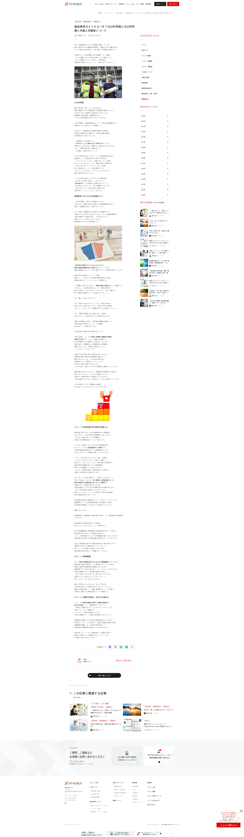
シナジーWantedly (152, 800)
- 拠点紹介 (135, 796)
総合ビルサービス (118, 783)
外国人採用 (145, 77)
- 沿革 (133, 790)
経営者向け (145, 99)
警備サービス (117, 800)
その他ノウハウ (147, 72)
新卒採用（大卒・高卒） (150, 93)
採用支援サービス (95, 802)
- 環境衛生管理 (117, 786)
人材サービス (94, 787)
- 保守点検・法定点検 (119, 790)
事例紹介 (149, 783)
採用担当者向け (147, 88)
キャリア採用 (146, 55)
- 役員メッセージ (136, 802)
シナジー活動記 (147, 61)
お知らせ (145, 50)
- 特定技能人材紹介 (95, 791)
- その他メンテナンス (119, 796)
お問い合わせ (173, 4)
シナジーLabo (151, 787)
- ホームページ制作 (95, 808)
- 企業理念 (135, 793)
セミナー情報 (151, 791)
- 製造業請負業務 (95, 797)
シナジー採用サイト (153, 796)
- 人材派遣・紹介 (95, 794)
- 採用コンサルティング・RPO (98, 805)
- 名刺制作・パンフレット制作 (98, 812)
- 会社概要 (135, 786)
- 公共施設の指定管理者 (119, 793)
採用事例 (145, 83)
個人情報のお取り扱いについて (170, 824)
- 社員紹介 (135, 799)
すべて (144, 45)
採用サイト (159, 4)
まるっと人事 (94, 783)
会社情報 (134, 783)
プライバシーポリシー (153, 824)
